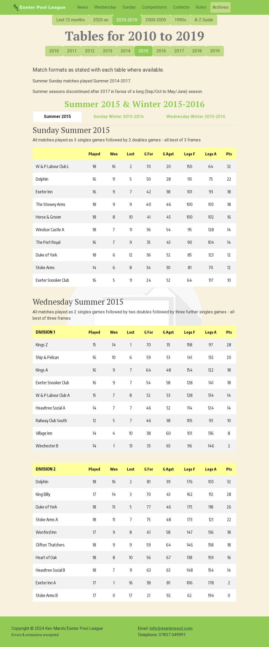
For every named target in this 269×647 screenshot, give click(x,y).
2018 (197, 50)
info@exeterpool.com (171, 628)
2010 (54, 50)
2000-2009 (156, 19)
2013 (107, 50)
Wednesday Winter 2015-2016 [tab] (195, 116)
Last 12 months (70, 19)
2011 (72, 50)
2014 (125, 50)
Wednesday (105, 7)
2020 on (100, 19)
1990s (180, 19)
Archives (221, 7)
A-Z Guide (204, 19)
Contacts (181, 7)
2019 (215, 50)
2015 (143, 50)
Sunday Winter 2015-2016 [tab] (118, 116)
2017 (179, 50)
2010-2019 (127, 19)
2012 (90, 50)
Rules (201, 7)
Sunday (129, 7)
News (82, 7)
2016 (161, 50)
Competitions (154, 7)
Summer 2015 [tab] (57, 116)
